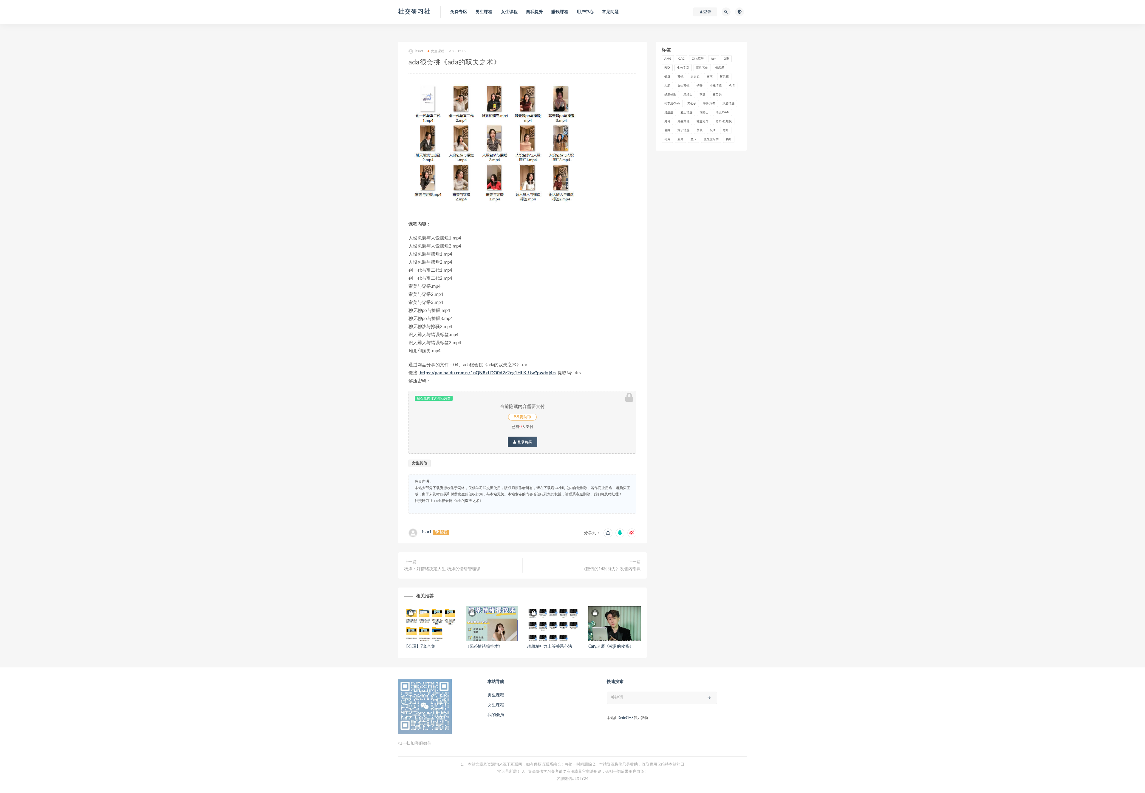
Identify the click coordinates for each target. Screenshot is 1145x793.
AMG (667, 58)
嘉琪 (710, 76)
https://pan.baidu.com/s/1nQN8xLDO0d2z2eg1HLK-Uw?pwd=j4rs (487, 373)
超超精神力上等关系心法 (549, 646)
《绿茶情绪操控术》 (483, 646)
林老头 (717, 94)
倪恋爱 (719, 67)
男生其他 (683, 121)
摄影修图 (670, 94)
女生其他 (419, 463)
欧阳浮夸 (709, 103)
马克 (667, 139)
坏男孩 (724, 76)
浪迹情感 (728, 103)
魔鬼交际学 (711, 139)
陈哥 (726, 130)
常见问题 (610, 12)
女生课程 (509, 12)
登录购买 (524, 442)
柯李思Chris (672, 103)
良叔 (700, 130)
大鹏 (667, 85)
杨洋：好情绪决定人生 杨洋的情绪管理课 (442, 569)
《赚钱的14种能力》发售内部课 (611, 569)
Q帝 (726, 58)
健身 (667, 76)
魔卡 (694, 139)
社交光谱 (702, 121)
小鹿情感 (716, 85)
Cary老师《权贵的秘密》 (610, 646)
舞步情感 (683, 130)
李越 (702, 94)
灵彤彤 (668, 112)
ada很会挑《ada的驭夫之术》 (459, 501)
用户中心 (585, 12)
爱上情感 (686, 112)
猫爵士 (704, 112)
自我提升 (534, 12)
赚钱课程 (559, 12)
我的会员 (496, 715)
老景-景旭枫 (724, 121)
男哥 (667, 121)
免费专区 (458, 12)
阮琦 (713, 130)
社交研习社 (414, 12)
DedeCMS (626, 718)
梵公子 (691, 103)
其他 (680, 76)
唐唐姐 (695, 76)
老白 (667, 130)
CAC (681, 58)
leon (714, 58)
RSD (667, 67)
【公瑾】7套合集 (419, 646)
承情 (732, 85)
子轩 (700, 85)
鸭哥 (729, 139)
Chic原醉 (698, 58)
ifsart (425, 531)
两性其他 (702, 67)
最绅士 (687, 94)
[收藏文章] (608, 532)
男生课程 (484, 12)
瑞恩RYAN (722, 112)
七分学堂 (683, 67)
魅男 (680, 139)
